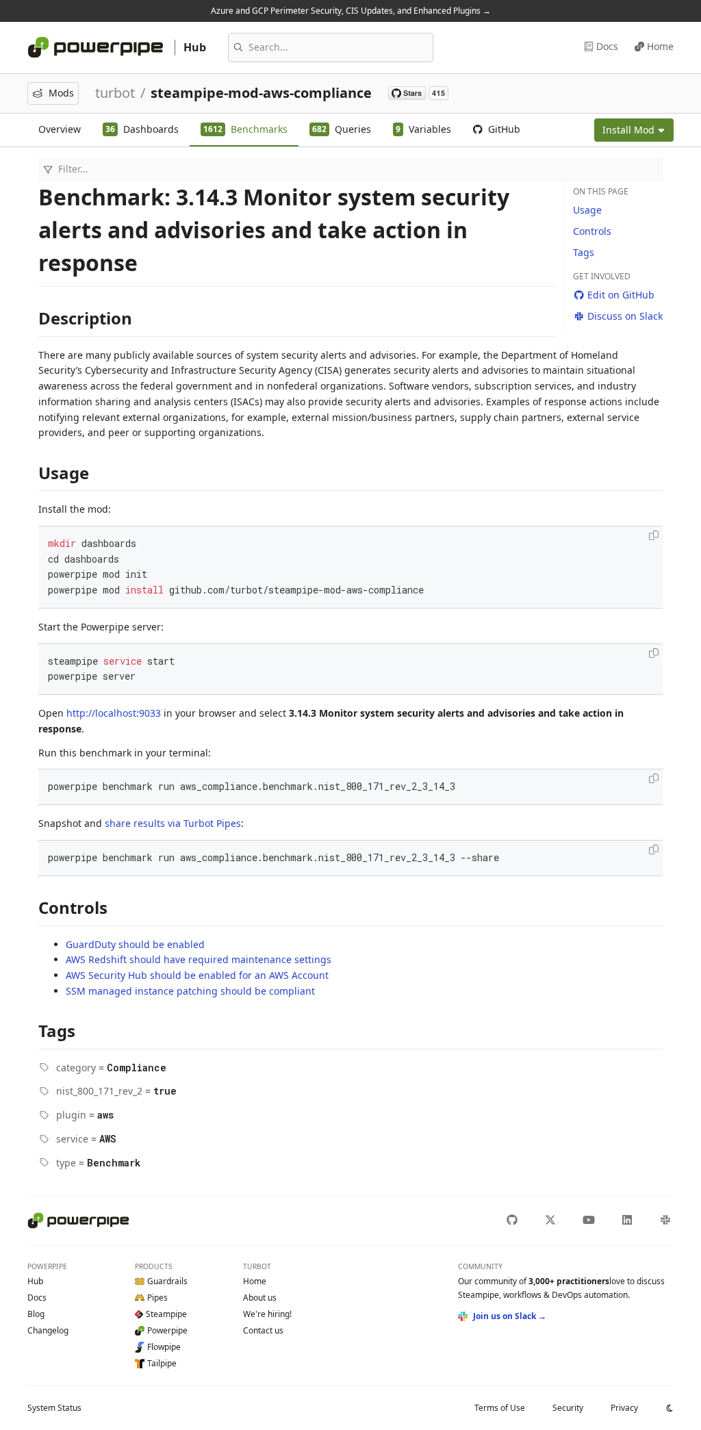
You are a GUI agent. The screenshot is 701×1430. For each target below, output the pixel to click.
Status (54, 1408)
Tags (583, 252)
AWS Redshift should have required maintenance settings (198, 959)
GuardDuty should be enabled (135, 944)
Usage (587, 209)
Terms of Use (499, 1408)
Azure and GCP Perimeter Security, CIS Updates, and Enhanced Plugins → (351, 10)
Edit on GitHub (620, 294)
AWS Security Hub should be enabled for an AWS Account (197, 975)
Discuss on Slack (625, 315)
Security (567, 1408)
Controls (592, 231)
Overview (59, 129)
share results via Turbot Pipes (173, 823)
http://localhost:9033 (113, 712)
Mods (61, 92)
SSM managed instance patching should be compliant (190, 990)
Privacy (624, 1408)
